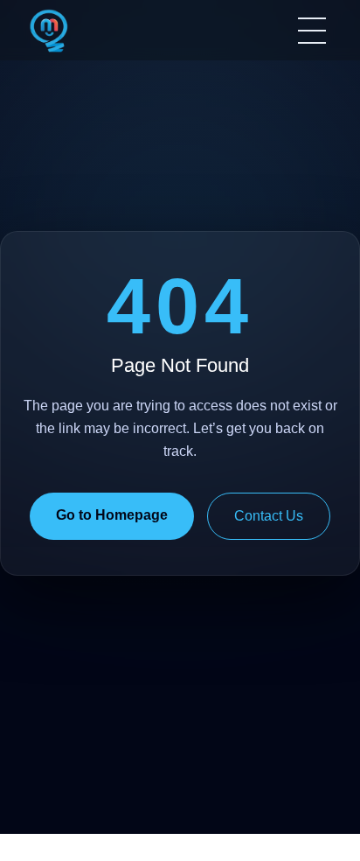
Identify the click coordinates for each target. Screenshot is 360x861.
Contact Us (268, 515)
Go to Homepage (112, 515)
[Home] (49, 30)
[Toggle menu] (312, 30)
